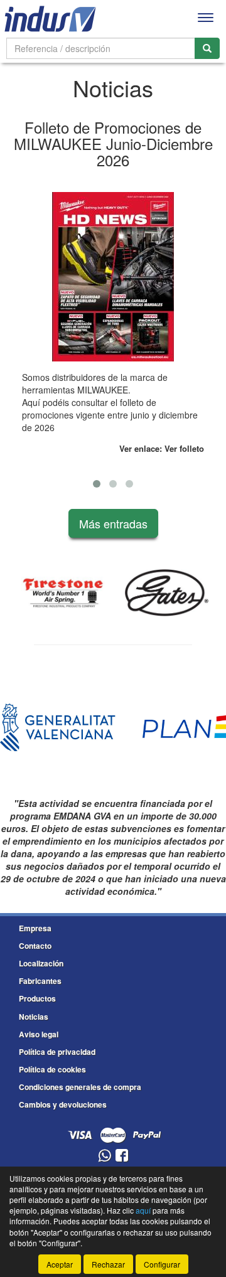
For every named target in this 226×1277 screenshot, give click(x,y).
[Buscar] (207, 48)
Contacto (35, 945)
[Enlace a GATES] (166, 593)
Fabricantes (40, 980)
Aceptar (59, 1264)
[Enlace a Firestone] (63, 593)
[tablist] (113, 300)
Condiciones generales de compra (80, 1087)
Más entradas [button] (113, 523)
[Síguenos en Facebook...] (122, 1156)
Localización (41, 963)
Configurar (162, 1264)
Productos (37, 998)
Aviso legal (38, 1034)
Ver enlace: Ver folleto (161, 448)
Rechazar (108, 1264)
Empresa (35, 928)
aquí (143, 1210)
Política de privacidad (57, 1051)
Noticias (33, 1016)
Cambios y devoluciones (63, 1104)
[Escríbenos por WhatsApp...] (104, 1156)
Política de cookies (52, 1069)
